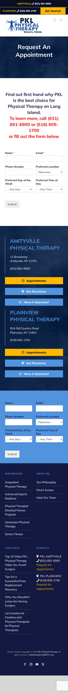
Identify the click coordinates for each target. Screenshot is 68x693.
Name (9, 153)
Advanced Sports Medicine (16, 496)
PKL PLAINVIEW (50, 576)
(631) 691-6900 (20, 268)
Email (40, 153)
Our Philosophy (46, 482)
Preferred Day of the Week (18, 182)
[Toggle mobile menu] (61, 19)
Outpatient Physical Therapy (16, 484)
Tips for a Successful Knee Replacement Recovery (15, 583)
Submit (12, 204)
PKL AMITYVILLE (51, 556)
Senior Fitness (14, 534)
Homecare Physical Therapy (17, 524)
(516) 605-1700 (20, 340)
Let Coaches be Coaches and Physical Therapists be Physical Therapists (17, 621)
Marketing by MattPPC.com (41, 655)
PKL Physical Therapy (47, 652)
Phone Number (14, 166)
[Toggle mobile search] (54, 19)
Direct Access (45, 490)
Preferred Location (47, 166)
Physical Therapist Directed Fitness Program (16, 510)
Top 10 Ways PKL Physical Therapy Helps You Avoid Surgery (16, 563)
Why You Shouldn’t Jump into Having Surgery (17, 601)
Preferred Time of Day (47, 182)
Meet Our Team (46, 497)
